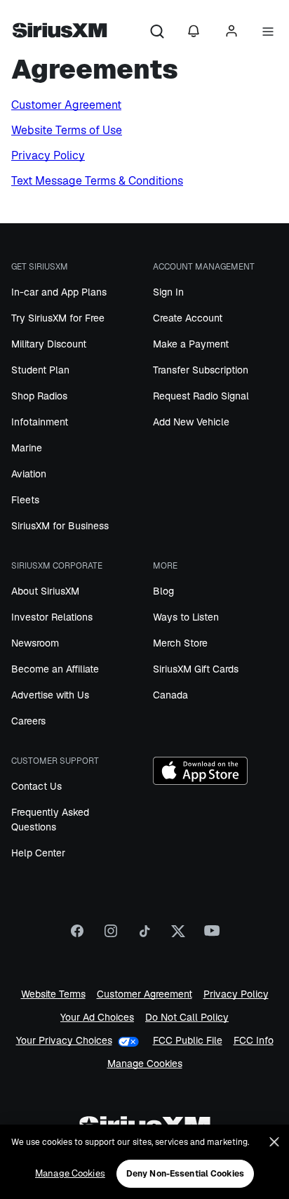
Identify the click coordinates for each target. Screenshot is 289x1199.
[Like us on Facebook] (77, 935)
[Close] (274, 1142)
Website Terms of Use (66, 130)
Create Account (187, 318)
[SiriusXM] (59, 32)
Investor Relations (52, 617)
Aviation (28, 474)
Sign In (168, 292)
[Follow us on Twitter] (178, 935)
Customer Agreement (66, 105)
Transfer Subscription (200, 370)
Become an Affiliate (55, 669)
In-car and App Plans (59, 292)
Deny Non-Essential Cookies (185, 1173)
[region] (144, 1162)
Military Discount (48, 344)
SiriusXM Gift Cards (195, 669)
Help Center (38, 853)
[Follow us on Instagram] (110, 935)
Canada (170, 695)
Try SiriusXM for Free (58, 318)
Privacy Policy (48, 155)
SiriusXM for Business (60, 525)
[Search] (157, 32)
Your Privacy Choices (64, 1041)
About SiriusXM (45, 591)
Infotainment (39, 422)
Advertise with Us (50, 695)
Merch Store (180, 643)
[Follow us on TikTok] (144, 935)
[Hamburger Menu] (268, 32)
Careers (28, 721)
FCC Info (254, 1041)
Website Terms (53, 994)
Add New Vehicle (191, 422)
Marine (26, 448)
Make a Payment (191, 344)
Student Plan (40, 370)
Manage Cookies (144, 1064)
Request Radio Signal (201, 396)
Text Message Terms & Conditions (97, 180)
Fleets (25, 499)
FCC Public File (187, 1041)
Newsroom (35, 643)
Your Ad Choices (97, 1018)
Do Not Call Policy (187, 1018)
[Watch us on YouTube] (211, 935)
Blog (163, 591)
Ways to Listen (186, 617)
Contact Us (36, 786)
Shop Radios (39, 396)
